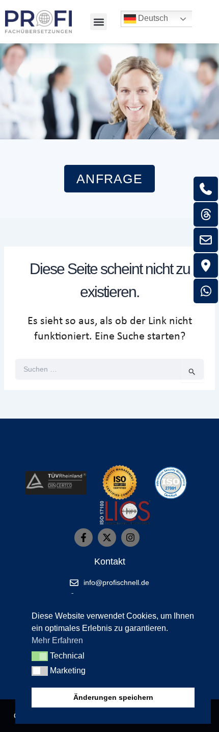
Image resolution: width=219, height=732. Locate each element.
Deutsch (152, 18)
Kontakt (109, 561)
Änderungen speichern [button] (113, 697)
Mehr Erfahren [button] (57, 640)
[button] (98, 21)
